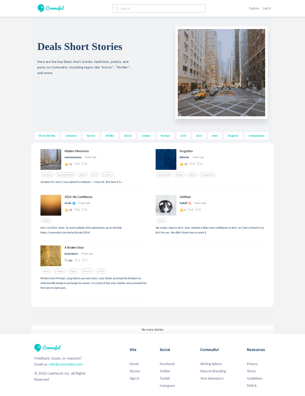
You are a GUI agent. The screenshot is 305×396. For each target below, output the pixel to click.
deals (83, 174)
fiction (107, 174)
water (179, 174)
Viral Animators (211, 378)
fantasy (165, 135)
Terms (251, 371)
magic (73, 271)
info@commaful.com (66, 364)
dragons (233, 135)
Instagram (167, 385)
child (101, 271)
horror (91, 135)
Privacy (252, 364)
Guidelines (254, 378)
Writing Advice (211, 364)
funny (128, 135)
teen (215, 135)
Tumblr (165, 378)
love (199, 135)
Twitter (165, 371)
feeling (47, 174)
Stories (135, 371)
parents (87, 271)
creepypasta (256, 135)
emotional (164, 174)
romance (71, 135)
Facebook (167, 364)
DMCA (251, 385)
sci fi (183, 135)
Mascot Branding (213, 371)
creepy (146, 135)
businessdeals (65, 174)
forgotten (207, 174)
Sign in (134, 378)
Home (134, 364)
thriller (110, 135)
